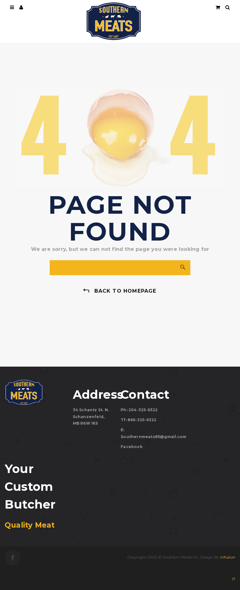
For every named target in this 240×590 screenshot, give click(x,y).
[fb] (12, 557)
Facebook (131, 446)
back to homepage (125, 291)
